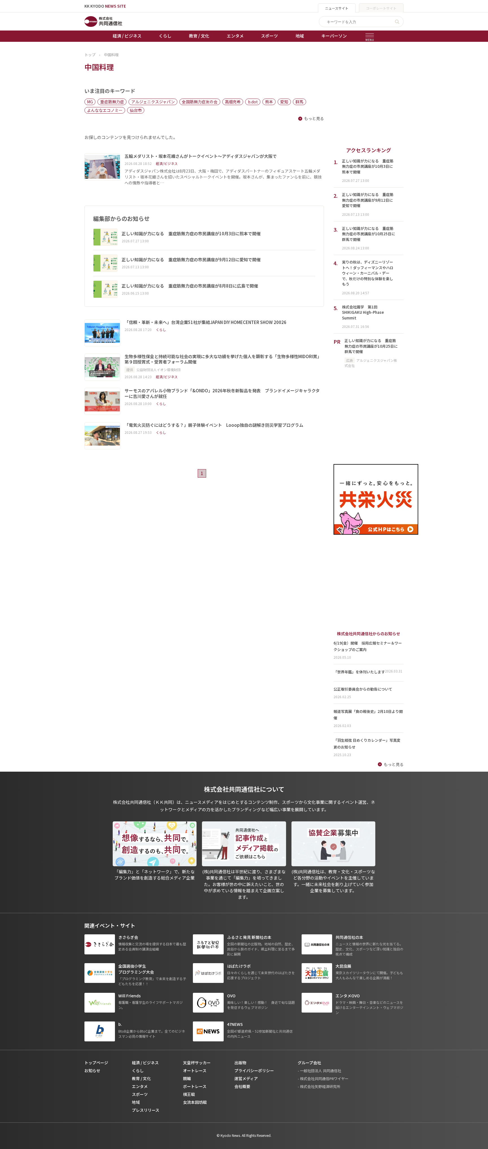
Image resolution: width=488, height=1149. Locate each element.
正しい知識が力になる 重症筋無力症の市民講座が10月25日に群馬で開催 (371, 346)
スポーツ (269, 36)
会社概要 (242, 1086)
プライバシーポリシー (254, 1070)
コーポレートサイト (381, 8)
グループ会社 (309, 1062)
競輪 (187, 1078)
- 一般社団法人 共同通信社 (319, 1070)
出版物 (240, 1062)
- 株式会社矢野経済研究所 (319, 1086)
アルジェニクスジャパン (153, 102)
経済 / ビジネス (127, 36)
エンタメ (235, 36)
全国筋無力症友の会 (199, 102)
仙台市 (136, 110)
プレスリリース (145, 1110)
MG (90, 102)
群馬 (299, 102)
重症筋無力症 (112, 102)
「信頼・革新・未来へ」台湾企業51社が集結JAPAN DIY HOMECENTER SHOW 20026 (205, 322)
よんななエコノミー (105, 110)
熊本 (269, 102)
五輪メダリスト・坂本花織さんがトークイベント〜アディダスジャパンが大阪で (201, 156)
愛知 (284, 102)
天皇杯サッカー (197, 1062)
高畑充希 (233, 102)
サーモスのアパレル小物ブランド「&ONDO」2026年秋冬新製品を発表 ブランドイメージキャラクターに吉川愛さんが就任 (222, 393)
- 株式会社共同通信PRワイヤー (323, 1078)
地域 (299, 36)
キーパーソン (334, 36)
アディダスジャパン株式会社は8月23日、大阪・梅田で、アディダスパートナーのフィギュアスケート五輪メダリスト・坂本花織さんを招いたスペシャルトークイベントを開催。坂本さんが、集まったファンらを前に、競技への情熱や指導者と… (223, 177)
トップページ (96, 1062)
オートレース (194, 1070)
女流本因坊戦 (195, 1102)
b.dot (253, 102)
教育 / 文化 (199, 36)
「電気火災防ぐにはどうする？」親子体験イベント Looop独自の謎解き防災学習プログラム (214, 425)
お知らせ (92, 1070)
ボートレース (194, 1086)
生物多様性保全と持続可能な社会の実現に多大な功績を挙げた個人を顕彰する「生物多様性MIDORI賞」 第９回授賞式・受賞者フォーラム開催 (224, 359)
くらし (165, 36)
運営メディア (246, 1078)
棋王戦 (189, 1094)
